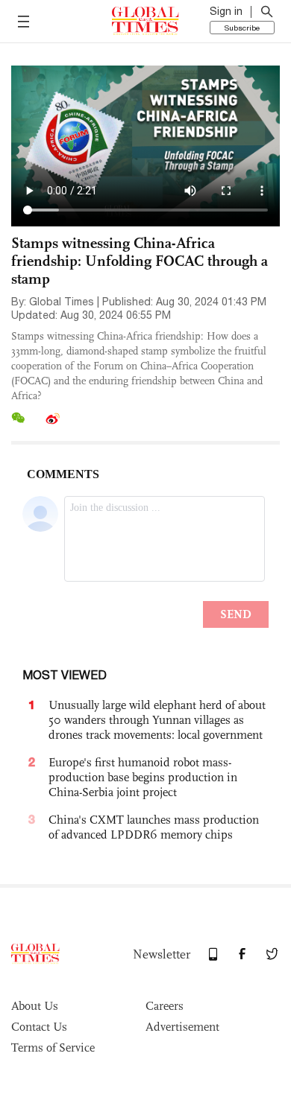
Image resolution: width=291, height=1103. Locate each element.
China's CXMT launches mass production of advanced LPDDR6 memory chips (153, 827)
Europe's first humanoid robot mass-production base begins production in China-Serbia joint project (142, 777)
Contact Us (39, 1027)
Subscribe (242, 27)
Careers (165, 1006)
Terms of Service (53, 1047)
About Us (34, 1006)
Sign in (226, 11)
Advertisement (182, 1027)
